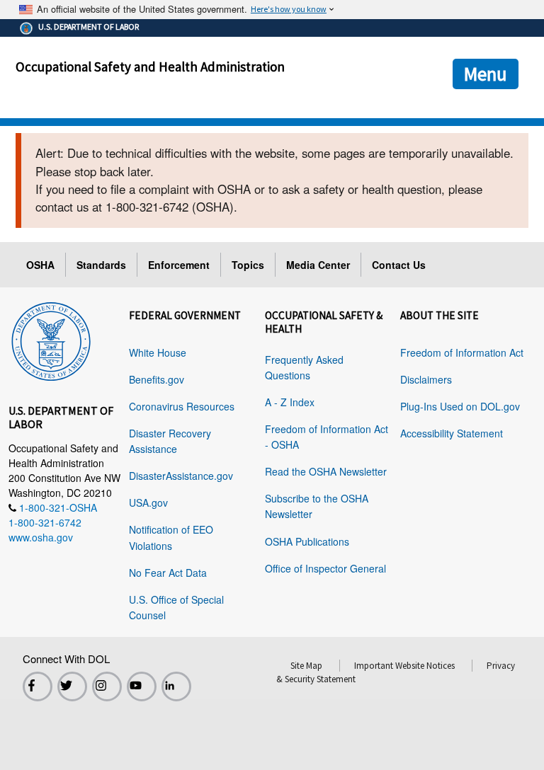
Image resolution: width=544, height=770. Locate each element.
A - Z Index (289, 402)
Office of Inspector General (325, 568)
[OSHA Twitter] (72, 686)
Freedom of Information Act (461, 352)
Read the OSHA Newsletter (326, 471)
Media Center (318, 265)
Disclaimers (426, 379)
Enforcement (179, 265)
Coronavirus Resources (181, 406)
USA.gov (148, 502)
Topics (248, 265)
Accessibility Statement (451, 433)
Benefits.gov (156, 379)
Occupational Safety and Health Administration (150, 66)
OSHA (40, 265)
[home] (51, 338)
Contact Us (399, 265)
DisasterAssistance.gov (181, 476)
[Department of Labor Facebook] (37, 686)
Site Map (306, 666)
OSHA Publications (307, 541)
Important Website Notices (404, 666)
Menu (485, 74)
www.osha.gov (40, 537)
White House (157, 352)
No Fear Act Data (168, 572)
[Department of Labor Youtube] (142, 686)
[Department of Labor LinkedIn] (176, 686)
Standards (101, 265)
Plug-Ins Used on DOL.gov (460, 406)
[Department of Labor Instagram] (107, 686)
